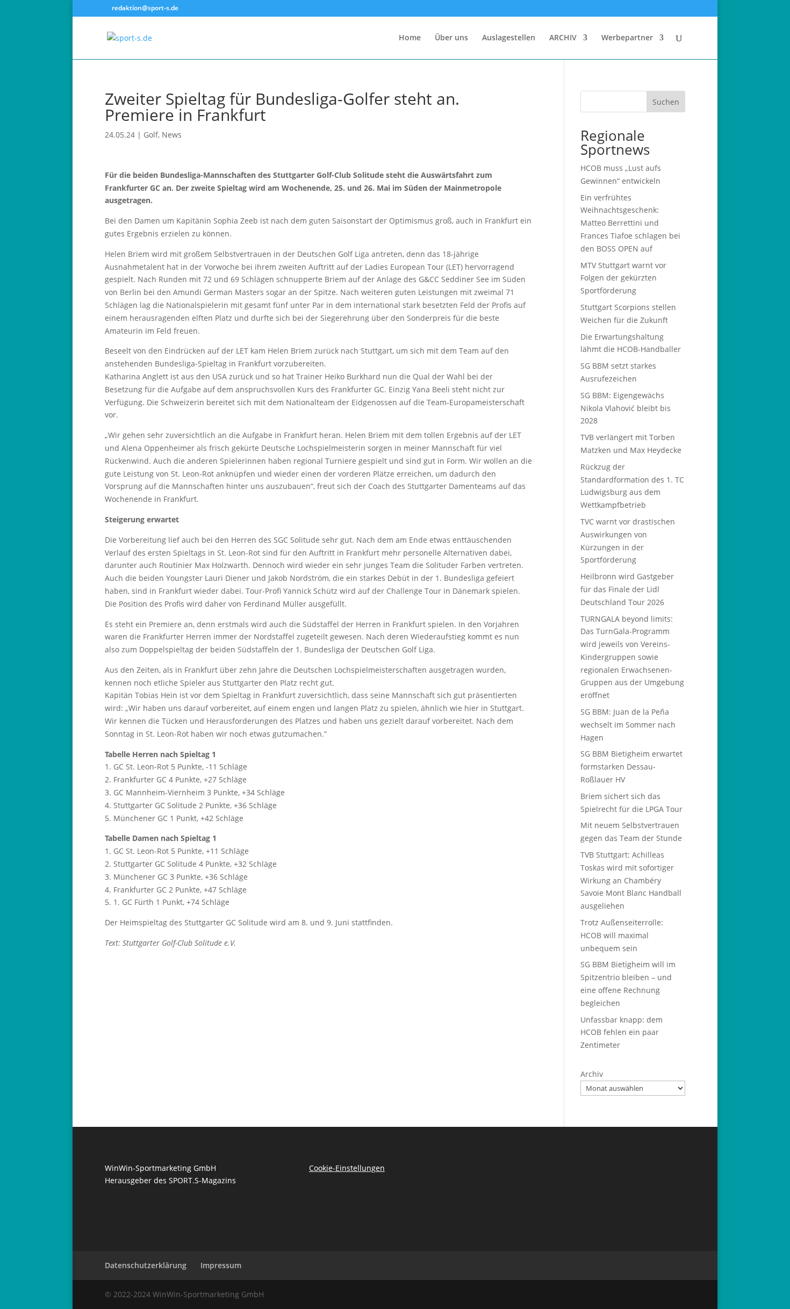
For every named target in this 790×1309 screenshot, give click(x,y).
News (172, 135)
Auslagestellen (508, 38)
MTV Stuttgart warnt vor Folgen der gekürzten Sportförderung (623, 278)
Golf (150, 135)
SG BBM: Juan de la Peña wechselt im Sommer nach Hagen (628, 725)
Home (410, 38)
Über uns (451, 38)
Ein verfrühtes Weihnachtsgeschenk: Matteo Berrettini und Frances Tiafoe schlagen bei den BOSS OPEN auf (630, 223)
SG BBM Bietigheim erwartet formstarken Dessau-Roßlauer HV (631, 767)
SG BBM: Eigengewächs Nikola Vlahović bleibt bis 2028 (625, 408)
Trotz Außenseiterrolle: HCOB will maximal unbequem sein (621, 935)
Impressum (220, 1265)
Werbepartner (627, 38)
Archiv (591, 1074)
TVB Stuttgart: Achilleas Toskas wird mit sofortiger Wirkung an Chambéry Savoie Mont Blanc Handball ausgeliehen (630, 880)
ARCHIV (563, 38)
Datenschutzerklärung (145, 1265)
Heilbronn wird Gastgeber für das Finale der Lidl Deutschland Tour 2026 (627, 589)
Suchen (665, 102)
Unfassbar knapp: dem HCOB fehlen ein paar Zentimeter (621, 1033)
